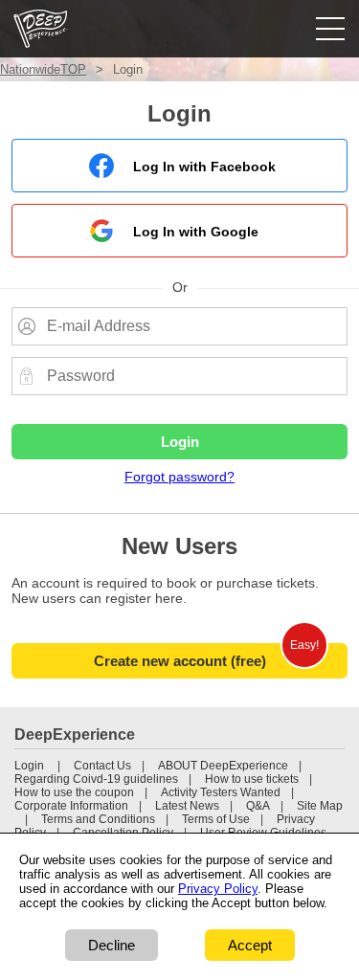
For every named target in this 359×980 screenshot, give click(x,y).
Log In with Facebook (204, 166)
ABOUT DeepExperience (223, 765)
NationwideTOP (43, 69)
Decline (111, 945)
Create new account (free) (180, 661)
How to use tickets (252, 779)
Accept (250, 945)
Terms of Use (216, 819)
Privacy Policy (218, 888)
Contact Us (102, 765)
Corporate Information (71, 806)
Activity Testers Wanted (220, 792)
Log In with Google (195, 231)
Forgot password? (179, 476)
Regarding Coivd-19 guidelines (96, 779)
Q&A (258, 806)
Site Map (320, 806)
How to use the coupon (74, 792)
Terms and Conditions (98, 819)
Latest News (187, 806)
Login (29, 765)
